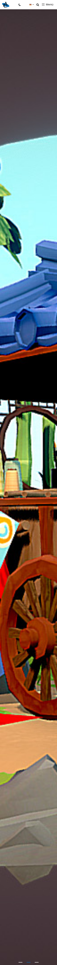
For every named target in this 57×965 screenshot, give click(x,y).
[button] (31, 4)
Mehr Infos (28, 492)
